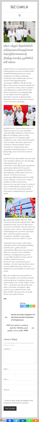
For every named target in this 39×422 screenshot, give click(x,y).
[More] (33, 306)
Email (6, 379)
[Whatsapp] (30, 306)
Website (6, 390)
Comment (8, 349)
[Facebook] (21, 306)
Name (6, 369)
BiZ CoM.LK (19, 7)
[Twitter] (24, 306)
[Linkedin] (27, 306)
